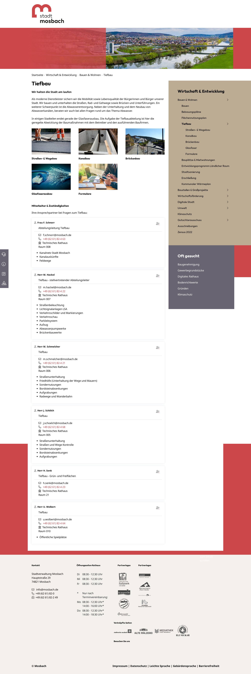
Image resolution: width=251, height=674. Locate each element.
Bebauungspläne (191, 111)
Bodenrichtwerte (188, 282)
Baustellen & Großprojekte (193, 190)
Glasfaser (191, 147)
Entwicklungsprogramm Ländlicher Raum (205, 166)
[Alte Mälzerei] (143, 632)
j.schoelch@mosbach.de (57, 423)
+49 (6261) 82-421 (54, 363)
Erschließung (189, 178)
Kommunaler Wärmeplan (196, 184)
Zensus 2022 (185, 232)
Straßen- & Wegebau (198, 129)
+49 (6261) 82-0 (45, 593)
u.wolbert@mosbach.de (57, 519)
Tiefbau (186, 123)
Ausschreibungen (188, 226)
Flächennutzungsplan (194, 117)
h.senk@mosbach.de (55, 483)
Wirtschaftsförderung (190, 196)
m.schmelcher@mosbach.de (60, 359)
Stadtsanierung (191, 172)
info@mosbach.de (47, 589)
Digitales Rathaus (188, 276)
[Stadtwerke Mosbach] (123, 632)
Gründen (183, 288)
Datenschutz (138, 666)
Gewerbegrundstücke (191, 270)
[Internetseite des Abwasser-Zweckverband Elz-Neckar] (182, 632)
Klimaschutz (185, 214)
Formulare (191, 153)
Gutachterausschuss (190, 220)
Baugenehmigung (188, 264)
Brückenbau (192, 141)
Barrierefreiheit (209, 666)
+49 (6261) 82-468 (54, 427)
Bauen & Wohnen (90, 75)
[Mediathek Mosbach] (164, 632)
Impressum (120, 666)
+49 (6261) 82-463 (54, 239)
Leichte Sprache (160, 666)
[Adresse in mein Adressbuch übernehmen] (158, 223)
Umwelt (182, 208)
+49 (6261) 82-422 (54, 291)
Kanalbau (191, 135)
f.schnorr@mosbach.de (57, 235)
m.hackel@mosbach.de (57, 287)
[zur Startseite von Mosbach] (46, 11)
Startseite (37, 75)
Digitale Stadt (186, 202)
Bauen (185, 105)
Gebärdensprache (184, 666)
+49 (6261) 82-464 (54, 523)
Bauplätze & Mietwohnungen (198, 160)
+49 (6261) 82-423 (54, 487)
